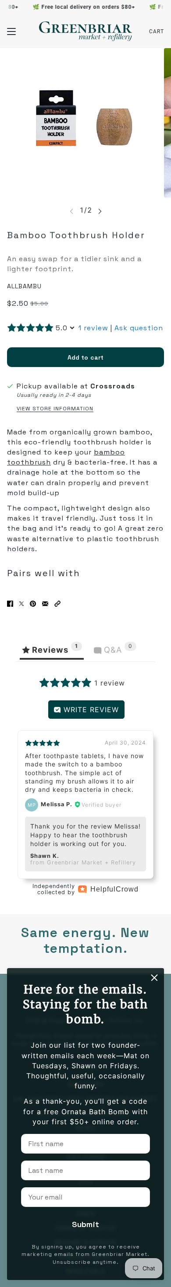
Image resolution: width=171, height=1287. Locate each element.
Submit (85, 1224)
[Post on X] (21, 604)
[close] (154, 977)
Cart (156, 31)
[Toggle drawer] (11, 31)
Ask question (138, 327)
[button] (57, 604)
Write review (90, 709)
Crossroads (112, 386)
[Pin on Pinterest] (33, 604)
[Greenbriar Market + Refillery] (85, 31)
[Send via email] (45, 604)
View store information (55, 408)
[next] (100, 211)
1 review (93, 327)
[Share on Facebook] (10, 604)
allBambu (24, 286)
